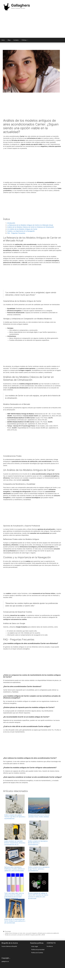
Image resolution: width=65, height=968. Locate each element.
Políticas (24, 40)
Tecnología (8, 931)
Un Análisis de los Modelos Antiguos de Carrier (22, 229)
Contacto (16, 40)
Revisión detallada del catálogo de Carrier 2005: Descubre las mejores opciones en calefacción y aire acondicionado (38, 895)
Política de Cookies (37, 952)
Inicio (3, 40)
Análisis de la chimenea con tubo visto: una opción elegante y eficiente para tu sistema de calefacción (32, 933)
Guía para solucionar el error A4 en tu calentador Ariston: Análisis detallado (38, 816)
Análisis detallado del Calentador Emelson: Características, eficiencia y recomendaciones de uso (14, 842)
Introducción (11, 223)
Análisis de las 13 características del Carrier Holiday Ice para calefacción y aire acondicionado (14, 921)
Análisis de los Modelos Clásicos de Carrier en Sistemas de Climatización (30, 227)
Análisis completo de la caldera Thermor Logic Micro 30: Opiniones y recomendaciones (14, 816)
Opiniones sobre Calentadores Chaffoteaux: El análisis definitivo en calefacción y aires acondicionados (14, 868)
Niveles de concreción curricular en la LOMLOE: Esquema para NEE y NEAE (25, 934)
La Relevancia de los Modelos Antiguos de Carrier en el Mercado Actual (30, 225)
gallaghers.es (5, 961)
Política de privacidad (37, 949)
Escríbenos (50, 946)
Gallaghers (20, 5)
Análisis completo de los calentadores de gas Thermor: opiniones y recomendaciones (38, 868)
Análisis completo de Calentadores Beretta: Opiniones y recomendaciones (38, 842)
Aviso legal (34, 946)
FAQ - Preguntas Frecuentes (16, 233)
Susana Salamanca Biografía (9, 946)
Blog (9, 40)
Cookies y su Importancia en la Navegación (21, 231)
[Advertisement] (32, 25)
